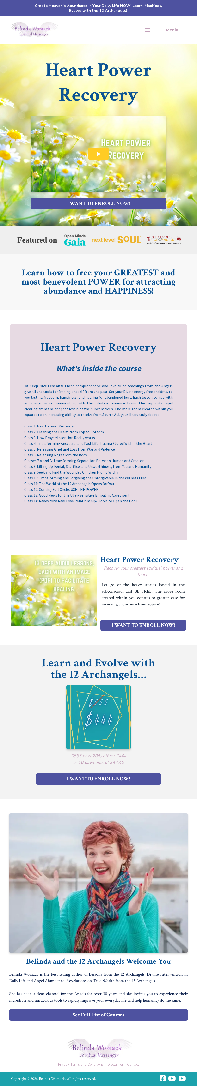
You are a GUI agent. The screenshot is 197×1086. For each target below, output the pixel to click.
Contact (133, 1064)
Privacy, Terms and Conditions (81, 1064)
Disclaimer (115, 1064)
